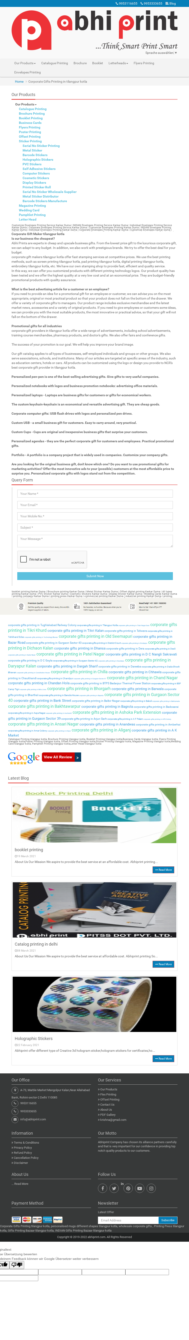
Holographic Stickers (38, 159)
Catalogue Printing (54, 63)
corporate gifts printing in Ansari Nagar (43, 724)
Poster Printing (30, 132)
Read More (165, 869)
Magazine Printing (32, 205)
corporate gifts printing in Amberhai (157, 724)
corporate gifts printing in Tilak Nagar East (133, 625)
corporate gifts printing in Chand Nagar (142, 677)
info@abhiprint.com (33, 1119)
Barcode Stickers (35, 155)
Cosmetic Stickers (36, 178)
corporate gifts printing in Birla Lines (32, 689)
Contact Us (107, 1104)
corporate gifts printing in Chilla (79, 671)
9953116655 (127, 3)
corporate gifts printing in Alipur (59, 731)
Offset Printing (30, 136)
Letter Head (27, 219)
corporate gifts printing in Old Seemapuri (95, 636)
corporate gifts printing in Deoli (159, 648)
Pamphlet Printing (32, 215)
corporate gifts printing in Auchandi (58, 713)
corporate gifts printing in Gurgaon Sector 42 (75, 660)
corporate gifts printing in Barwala (137, 689)
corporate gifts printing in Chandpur (55, 678)
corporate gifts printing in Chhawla (135, 672)
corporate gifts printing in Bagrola (106, 707)
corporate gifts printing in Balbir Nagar (95, 700)
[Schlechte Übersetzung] (16, 1265)
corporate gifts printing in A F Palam (125, 719)
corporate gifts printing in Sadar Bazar (21, 655)
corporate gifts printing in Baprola (91, 695)
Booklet (97, 63)
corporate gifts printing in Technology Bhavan (41, 637)
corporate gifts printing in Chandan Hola (39, 683)
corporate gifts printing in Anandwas (107, 724)
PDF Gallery (107, 1114)
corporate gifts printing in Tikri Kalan (75, 631)
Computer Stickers (36, 173)
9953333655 (152, 3)
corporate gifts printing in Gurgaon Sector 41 (89, 679)
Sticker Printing (30, 141)
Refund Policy (23, 1152)
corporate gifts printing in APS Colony (157, 719)
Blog (172, 3)
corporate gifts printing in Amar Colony (27, 730)
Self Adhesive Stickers (39, 169)
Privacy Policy (23, 1147)
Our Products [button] (23, 63)
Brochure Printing (32, 113)
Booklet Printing (31, 118)
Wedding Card (29, 210)
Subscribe (167, 1220)
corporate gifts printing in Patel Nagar (70, 654)
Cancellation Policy (26, 1157)
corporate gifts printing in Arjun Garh (84, 718)
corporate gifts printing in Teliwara (125, 630)
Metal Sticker (32, 150)
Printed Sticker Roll (37, 187)
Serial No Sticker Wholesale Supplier (50, 192)
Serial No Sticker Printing (41, 146)
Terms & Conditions (26, 1142)
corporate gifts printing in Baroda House (58, 695)
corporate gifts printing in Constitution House (33, 673)
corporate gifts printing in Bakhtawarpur (44, 706)
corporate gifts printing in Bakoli (136, 701)
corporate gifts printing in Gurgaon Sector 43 (53, 642)
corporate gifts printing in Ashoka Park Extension (116, 712)
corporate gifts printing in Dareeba (119, 666)
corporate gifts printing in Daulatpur (111, 661)
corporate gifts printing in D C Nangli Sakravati (141, 654)
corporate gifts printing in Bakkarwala (166, 701)
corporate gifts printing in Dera (125, 648)
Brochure (80, 63)
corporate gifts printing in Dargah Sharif (67, 666)
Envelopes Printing (27, 72)
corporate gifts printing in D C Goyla (30, 660)
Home (19, 81)
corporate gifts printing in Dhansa (79, 648)
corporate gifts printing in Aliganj (101, 730)
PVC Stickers (32, 164)
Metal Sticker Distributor (41, 196)
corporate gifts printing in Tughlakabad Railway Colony (42, 625)
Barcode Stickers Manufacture (45, 201)
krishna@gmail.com (113, 1120)
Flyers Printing (144, 63)
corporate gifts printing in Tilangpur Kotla (97, 625)
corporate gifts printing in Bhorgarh (78, 688)
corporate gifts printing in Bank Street (42, 701)
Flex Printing (108, 1094)
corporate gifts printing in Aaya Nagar (26, 713)
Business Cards (30, 123)
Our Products (24, 104)
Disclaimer (21, 1163)
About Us (106, 1109)
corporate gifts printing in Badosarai (156, 706)
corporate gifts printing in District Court (101, 643)
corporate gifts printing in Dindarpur (134, 643)
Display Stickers (34, 182)
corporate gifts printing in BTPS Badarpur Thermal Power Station (110, 683)
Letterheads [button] (117, 63)
